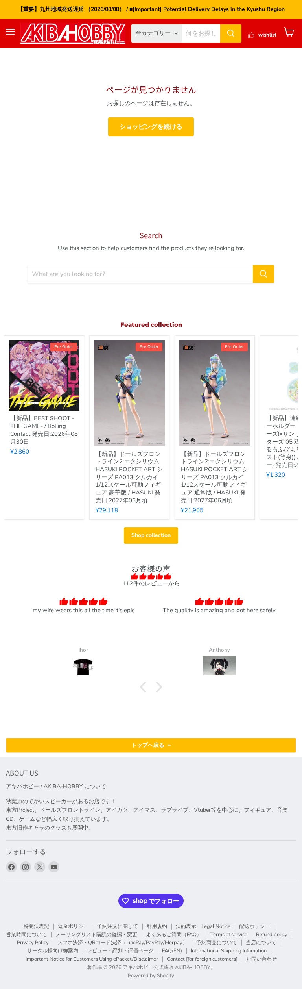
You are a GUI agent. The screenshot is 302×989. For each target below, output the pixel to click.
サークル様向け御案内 (52, 950)
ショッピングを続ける (151, 126)
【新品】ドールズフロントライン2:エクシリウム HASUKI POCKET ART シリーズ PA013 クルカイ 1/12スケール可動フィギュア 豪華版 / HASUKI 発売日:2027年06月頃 (129, 477)
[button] (145, 687)
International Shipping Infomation (229, 950)
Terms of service (228, 934)
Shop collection (151, 535)
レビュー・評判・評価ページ (120, 950)
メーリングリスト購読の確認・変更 (96, 934)
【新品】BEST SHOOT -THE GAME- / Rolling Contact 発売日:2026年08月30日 (44, 429)
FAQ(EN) (172, 950)
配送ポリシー (254, 926)
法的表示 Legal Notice (203, 926)
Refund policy (271, 934)
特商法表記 (36, 926)
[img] (151, 576)
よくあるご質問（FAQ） (174, 934)
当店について (261, 942)
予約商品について (216, 942)
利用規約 (157, 926)
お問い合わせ (261, 959)
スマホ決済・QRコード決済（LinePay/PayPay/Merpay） (122, 942)
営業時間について (26, 934)
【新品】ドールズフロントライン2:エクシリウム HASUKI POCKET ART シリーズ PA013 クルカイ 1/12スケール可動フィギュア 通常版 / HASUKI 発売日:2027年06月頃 (214, 477)
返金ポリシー (73, 926)
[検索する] (230, 33)
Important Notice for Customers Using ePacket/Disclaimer (92, 959)
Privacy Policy (33, 942)
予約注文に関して (117, 926)
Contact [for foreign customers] (202, 959)
